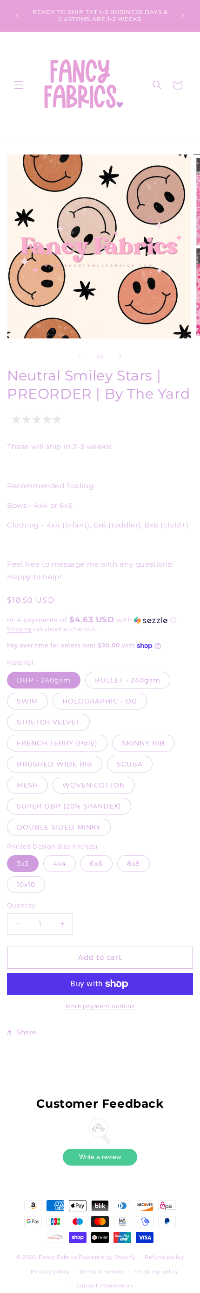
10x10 (26, 884)
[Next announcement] (183, 15)
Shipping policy (156, 1271)
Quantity (21, 905)
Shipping (19, 629)
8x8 (133, 863)
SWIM (27, 701)
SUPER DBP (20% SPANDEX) (69, 806)
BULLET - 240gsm (127, 680)
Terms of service (102, 1271)
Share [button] (26, 1032)
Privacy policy (50, 1271)
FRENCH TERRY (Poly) (57, 743)
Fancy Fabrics (58, 1257)
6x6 (96, 863)
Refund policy (164, 1257)
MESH (27, 785)
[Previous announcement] (17, 15)
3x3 (23, 863)
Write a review (100, 1156)
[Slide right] (120, 356)
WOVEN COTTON (93, 785)
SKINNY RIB (143, 743)
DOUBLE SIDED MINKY (59, 827)
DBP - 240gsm (44, 680)
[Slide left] (79, 356)
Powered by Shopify (107, 1257)
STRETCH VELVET (48, 722)
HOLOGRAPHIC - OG (99, 701)
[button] (18, 85)
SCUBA (130, 764)
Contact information (104, 1285)
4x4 (59, 863)
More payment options (100, 1006)
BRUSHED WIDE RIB (55, 764)
